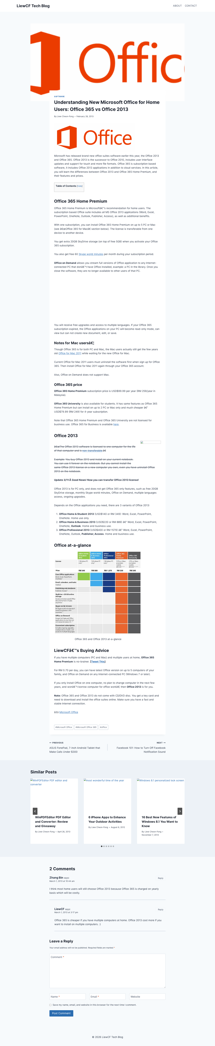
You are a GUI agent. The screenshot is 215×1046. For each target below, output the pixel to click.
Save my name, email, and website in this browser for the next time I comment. (94, 1004)
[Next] (180, 811)
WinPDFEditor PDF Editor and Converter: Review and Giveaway (53, 821)
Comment (57, 957)
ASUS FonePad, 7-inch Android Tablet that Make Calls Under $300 (74, 747)
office (103, 727)
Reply (160, 878)
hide (80, 186)
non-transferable (92, 450)
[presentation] (54, 794)
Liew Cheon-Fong (65, 116)
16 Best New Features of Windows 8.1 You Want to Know (160, 821)
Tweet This (98, 661)
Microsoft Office (68, 712)
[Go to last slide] (35, 811)
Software (59, 96)
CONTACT (191, 5)
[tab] (101, 846)
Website (135, 996)
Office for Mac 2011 (70, 353)
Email (95, 996)
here (116, 424)
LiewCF (59, 909)
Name (55, 996)
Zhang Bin (56, 877)
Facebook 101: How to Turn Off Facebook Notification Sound (141, 747)
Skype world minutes (91, 254)
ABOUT (177, 5)
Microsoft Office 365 (86, 727)
